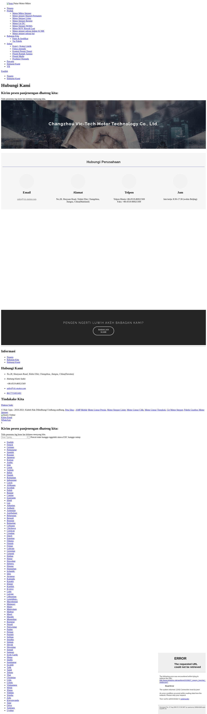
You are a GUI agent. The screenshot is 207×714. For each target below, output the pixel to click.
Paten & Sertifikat (20, 38)
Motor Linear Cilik (135, 410)
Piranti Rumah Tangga (22, 54)
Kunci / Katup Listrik (21, 46)
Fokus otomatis (19, 49)
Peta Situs (69, 410)
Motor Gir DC (18, 23)
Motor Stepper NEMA (22, 26)
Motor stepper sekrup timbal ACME (28, 31)
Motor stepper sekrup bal (23, 33)
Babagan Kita (13, 36)
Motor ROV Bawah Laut (23, 28)
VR (8, 66)
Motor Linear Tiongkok (155, 410)
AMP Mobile (81, 410)
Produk (10, 11)
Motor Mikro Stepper (21, 13)
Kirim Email (6, 417)
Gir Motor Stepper (175, 410)
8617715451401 (14, 393)
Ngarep (10, 8)
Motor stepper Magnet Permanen (27, 16)
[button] (103, 331)
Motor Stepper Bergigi (22, 21)
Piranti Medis (18, 56)
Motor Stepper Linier (21, 18)
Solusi (9, 43)
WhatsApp (6, 420)
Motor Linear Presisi (97, 410)
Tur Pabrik (17, 41)
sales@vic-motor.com (26, 199)
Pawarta (10, 61)
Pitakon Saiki (7, 405)
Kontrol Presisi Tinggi (22, 51)
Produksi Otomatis (20, 59)
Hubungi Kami (13, 64)
